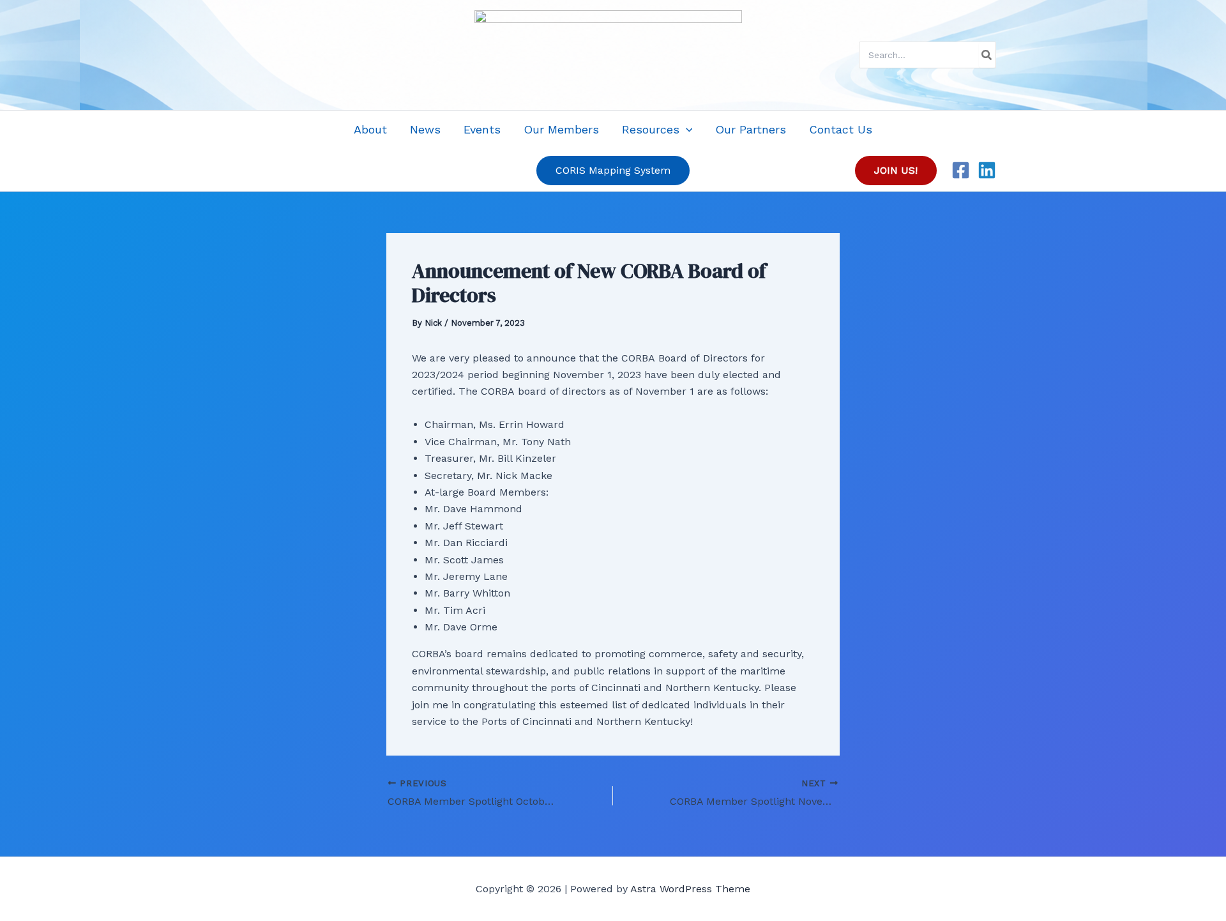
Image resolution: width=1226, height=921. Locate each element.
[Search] (987, 55)
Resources (650, 129)
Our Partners (750, 129)
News (425, 129)
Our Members (561, 129)
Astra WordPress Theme (690, 889)
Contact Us (840, 129)
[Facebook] (960, 170)
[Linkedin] (987, 170)
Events (482, 129)
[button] (686, 129)
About (370, 129)
